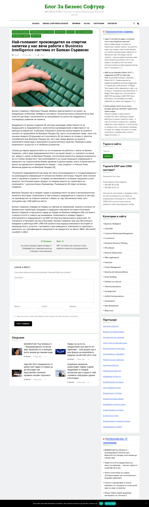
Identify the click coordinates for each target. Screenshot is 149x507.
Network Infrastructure (113, 253)
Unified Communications (114, 296)
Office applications (112, 258)
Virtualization (110, 301)
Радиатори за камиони (113, 360)
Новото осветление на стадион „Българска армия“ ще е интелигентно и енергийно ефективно (120, 475)
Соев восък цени (110, 416)
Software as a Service (21, 36)
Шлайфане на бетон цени (114, 404)
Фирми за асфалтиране (113, 332)
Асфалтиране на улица (113, 382)
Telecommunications (113, 287)
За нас (87, 23)
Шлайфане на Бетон (112, 377)
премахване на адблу (112, 427)
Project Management (84, 32)
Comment (19, 277)
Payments (70, 32)
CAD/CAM (109, 229)
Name (17, 306)
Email (45, 306)
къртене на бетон (111, 326)
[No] (146, 503)
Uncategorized (110, 291)
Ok (101, 503)
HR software (60, 32)
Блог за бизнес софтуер (74, 7)
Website (72, 306)
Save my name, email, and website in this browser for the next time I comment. (47, 316)
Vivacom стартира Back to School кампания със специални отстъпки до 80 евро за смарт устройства (121, 485)
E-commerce (109, 238)
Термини (76, 23)
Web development (111, 306)
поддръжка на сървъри (113, 337)
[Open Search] (134, 23)
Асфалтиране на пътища (114, 349)
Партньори (99, 23)
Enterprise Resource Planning (42, 32)
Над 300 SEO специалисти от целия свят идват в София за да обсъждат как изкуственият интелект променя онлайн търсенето (38, 370)
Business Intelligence (21, 32)
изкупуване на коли (112, 388)
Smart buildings (111, 277)
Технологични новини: (119, 31)
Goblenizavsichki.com (112, 371)
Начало (35, 23)
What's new (36, 36)
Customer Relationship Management (119, 233)
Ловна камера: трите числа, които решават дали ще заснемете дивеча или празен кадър (121, 108)
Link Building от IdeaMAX (113, 354)
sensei (16, 55)
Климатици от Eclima (112, 393)
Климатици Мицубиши (113, 399)
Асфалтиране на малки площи (116, 421)
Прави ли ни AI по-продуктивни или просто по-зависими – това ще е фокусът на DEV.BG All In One (121, 465)
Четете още (110, 503)
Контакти (112, 23)
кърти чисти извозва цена (115, 343)
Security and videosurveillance (116, 272)
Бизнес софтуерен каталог (55, 23)
